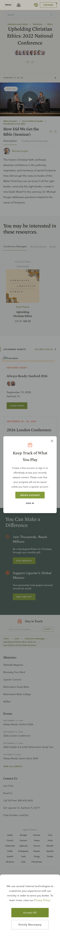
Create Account (30, 495)
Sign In (30, 503)
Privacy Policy (42, 900)
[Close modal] (52, 441)
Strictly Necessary (30, 924)
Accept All (30, 912)
